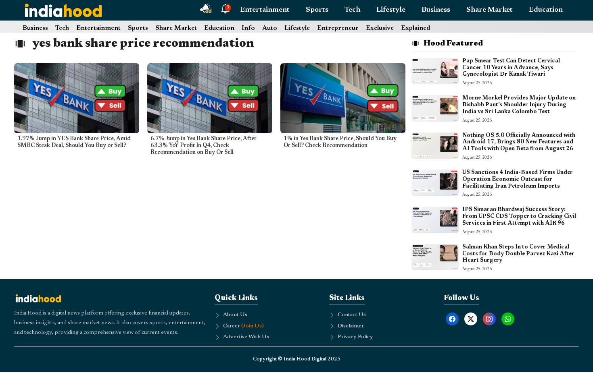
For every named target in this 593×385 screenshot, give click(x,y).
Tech (352, 10)
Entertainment (265, 10)
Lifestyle (390, 10)
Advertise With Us (246, 337)
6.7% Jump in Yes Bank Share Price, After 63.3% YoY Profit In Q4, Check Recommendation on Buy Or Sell (203, 145)
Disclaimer (351, 326)
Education (546, 10)
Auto (269, 28)
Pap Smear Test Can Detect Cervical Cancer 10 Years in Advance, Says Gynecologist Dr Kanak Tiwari (511, 68)
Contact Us (352, 315)
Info (248, 28)
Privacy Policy (355, 337)
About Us (235, 315)
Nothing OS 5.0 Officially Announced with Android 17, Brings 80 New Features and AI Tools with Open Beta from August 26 (518, 142)
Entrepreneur (338, 28)
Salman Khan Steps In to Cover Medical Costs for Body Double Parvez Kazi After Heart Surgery (518, 254)
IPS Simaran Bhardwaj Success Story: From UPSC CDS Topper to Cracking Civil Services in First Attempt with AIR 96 (519, 216)
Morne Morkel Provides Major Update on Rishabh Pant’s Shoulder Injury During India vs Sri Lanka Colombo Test (519, 105)
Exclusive (380, 28)
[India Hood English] (63, 10)
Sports (317, 10)
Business (436, 10)
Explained (415, 28)
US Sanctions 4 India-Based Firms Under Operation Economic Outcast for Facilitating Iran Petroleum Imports (517, 179)
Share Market (489, 10)
